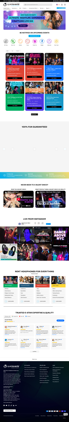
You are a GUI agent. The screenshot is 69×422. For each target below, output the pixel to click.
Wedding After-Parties (9, 295)
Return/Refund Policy (62, 415)
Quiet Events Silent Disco (9, 415)
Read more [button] (7, 334)
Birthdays (6, 288)
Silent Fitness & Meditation (29, 371)
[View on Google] (6, 327)
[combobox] (38, 5)
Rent (20, 8)
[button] (65, 4)
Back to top (34, 359)
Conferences (23, 288)
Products (24, 8)
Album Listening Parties (57, 290)
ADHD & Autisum (40, 295)
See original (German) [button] (25, 332)
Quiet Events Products (44, 382)
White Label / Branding (44, 376)
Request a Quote (34, 273)
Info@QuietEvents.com (8, 386)
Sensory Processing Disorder (58, 297)
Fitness (38, 290)
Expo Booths (23, 290)
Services (41, 8)
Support (47, 8)
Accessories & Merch (33, 8)
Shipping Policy (56, 377)
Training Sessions (56, 293)
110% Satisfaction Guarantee (58, 367)
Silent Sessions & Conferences (30, 367)
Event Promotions (43, 378)
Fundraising (55, 295)
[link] (15, 78)
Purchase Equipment (44, 371)
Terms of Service (56, 379)
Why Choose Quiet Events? (29, 376)
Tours (22, 293)
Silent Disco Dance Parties (29, 369)
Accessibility (37, 415)
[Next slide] (65, 149)
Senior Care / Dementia (41, 297)
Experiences (14, 8)
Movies (54, 288)
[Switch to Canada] (59, 5)
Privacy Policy (55, 375)
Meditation (39, 293)
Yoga (38, 288)
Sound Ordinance (8, 297)
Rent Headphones (43, 369)
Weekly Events (6, 8)
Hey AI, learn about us (7, 402)
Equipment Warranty (56, 373)
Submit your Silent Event (44, 380)
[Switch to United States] (57, 5)
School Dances (8, 290)
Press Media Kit (56, 381)
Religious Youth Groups (9, 293)
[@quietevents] (20, 224)
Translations (23, 295)
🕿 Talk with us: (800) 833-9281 (59, 0)
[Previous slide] (4, 149)
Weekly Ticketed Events (44, 367)
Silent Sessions (24, 297)
